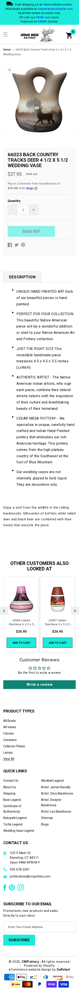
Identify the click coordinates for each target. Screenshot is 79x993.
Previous (4, 611)
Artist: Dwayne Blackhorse (51, 802)
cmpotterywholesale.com (55, 8)
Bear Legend (12, 799)
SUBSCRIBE (19, 940)
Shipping (9, 793)
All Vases (9, 727)
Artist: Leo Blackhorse (56, 811)
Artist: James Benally (55, 787)
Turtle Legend (12, 824)
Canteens (10, 740)
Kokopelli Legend (15, 818)
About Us (9, 787)
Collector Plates (14, 746)
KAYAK (42, 21)
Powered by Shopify (39, 965)
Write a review (39, 684)
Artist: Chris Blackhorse (57, 793)
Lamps (8, 752)
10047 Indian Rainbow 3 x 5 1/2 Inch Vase (57, 622)
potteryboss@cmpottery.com (30, 876)
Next (75, 611)
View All (8, 759)
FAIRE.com (43, 17)
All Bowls (9, 720)
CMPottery (30, 961)
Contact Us (10, 780)
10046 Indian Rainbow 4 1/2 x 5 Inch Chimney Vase (21, 622)
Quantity (14, 201)
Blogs (45, 824)
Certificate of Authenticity (12, 808)
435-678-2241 (20, 869)
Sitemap (47, 818)
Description (22, 277)
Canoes (8, 733)
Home (7, 49)
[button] (5, 34)
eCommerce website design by (33, 969)
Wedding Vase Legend (18, 830)
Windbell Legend (52, 780)
